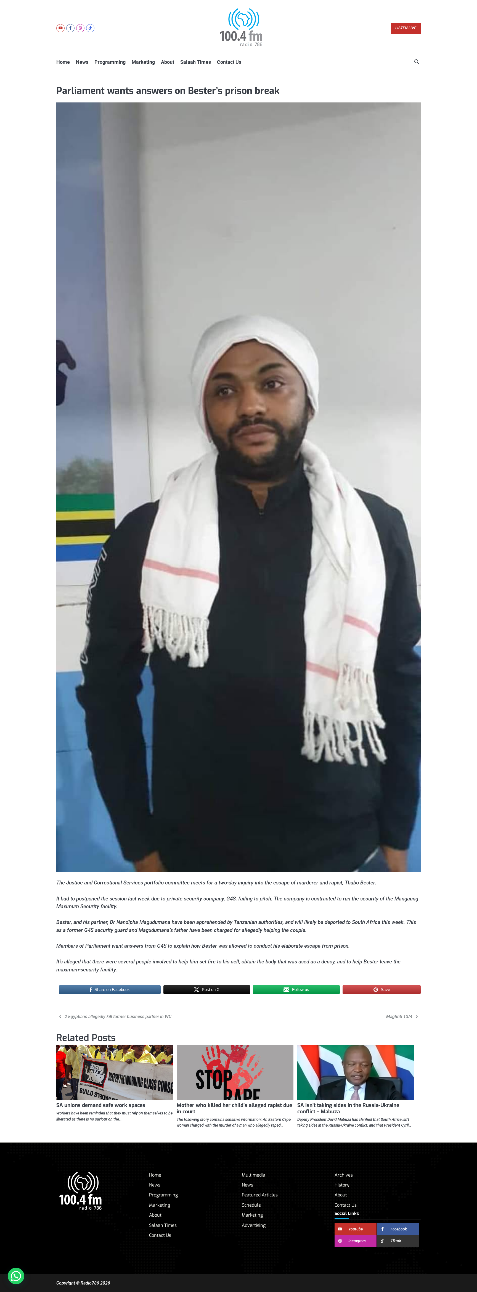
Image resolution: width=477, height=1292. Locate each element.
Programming (110, 62)
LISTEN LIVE (405, 28)
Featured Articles (260, 1195)
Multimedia (253, 1175)
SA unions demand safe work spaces (100, 1105)
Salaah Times (195, 62)
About (167, 62)
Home (63, 62)
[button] (16, 1276)
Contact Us (229, 62)
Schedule (251, 1205)
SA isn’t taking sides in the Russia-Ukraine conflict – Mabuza (348, 1108)
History (342, 1185)
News (82, 62)
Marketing (143, 62)
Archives (344, 1175)
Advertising (254, 1225)
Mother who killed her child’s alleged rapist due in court (234, 1108)
